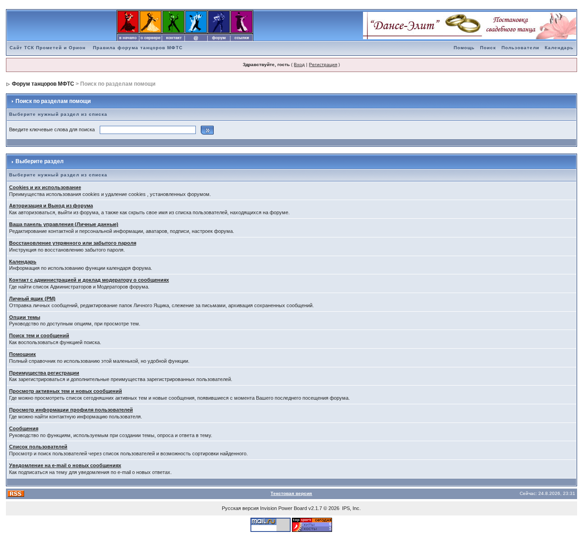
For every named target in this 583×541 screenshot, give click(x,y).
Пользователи (520, 47)
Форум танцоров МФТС (43, 84)
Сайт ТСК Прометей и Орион (48, 47)
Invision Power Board (283, 508)
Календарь (559, 47)
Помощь (464, 47)
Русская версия (240, 508)
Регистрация (323, 64)
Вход (299, 64)
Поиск (488, 47)
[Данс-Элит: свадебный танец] (469, 25)
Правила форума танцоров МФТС (138, 47)
